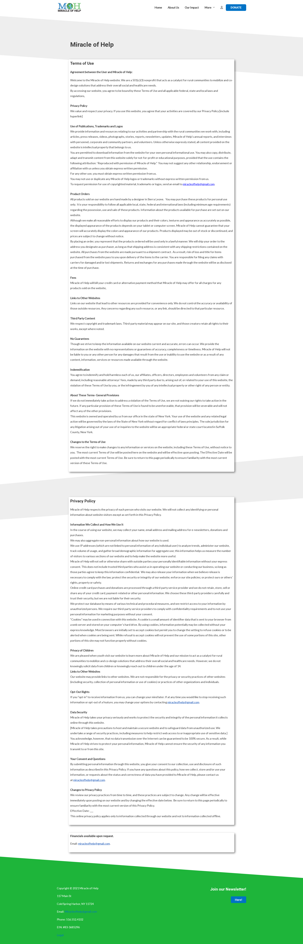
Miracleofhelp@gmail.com (81, 911)
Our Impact (192, 7)
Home (158, 7)
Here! (238, 899)
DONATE (236, 7)
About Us (173, 7)
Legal (60, 935)
